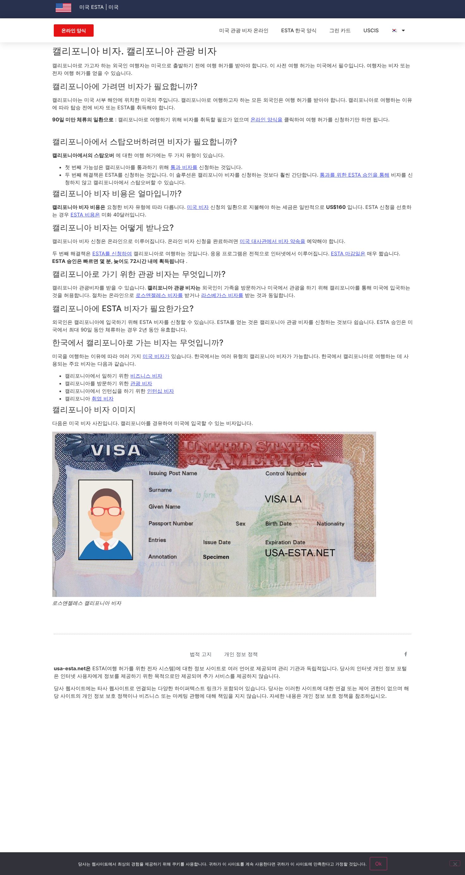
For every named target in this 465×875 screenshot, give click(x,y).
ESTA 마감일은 (348, 253)
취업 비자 (103, 398)
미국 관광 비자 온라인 (244, 30)
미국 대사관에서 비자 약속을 (272, 241)
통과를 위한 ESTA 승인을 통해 (354, 175)
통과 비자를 (183, 167)
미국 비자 (198, 207)
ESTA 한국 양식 (299, 30)
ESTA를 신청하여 (112, 253)
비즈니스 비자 (146, 376)
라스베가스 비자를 (222, 295)
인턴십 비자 (160, 391)
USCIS (371, 30)
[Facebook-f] (406, 654)
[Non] (455, 863)
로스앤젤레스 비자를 (159, 295)
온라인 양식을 (266, 119)
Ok (378, 863)
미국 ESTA (91, 7)
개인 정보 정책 (241, 654)
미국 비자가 (156, 356)
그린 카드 (340, 30)
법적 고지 (201, 654)
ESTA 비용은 (85, 214)
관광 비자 (141, 383)
